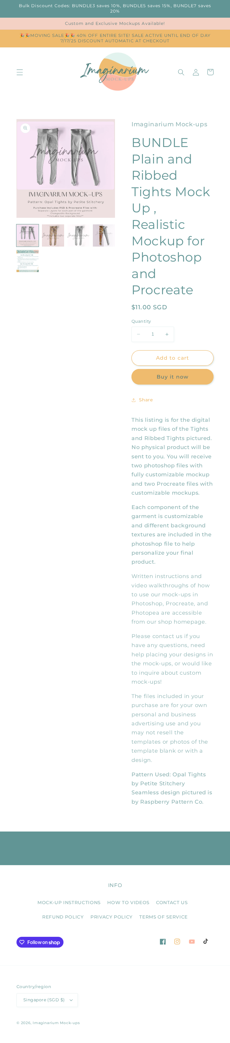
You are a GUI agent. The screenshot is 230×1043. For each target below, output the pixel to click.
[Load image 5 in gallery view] (27, 261)
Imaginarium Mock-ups (56, 1023)
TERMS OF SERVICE (163, 917)
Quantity (141, 321)
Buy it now (172, 377)
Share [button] (146, 400)
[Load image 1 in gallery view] (27, 235)
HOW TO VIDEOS (128, 902)
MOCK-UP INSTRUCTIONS (69, 902)
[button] (20, 72)
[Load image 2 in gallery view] (53, 235)
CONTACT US (172, 902)
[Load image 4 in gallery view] (104, 235)
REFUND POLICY (63, 917)
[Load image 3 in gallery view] (78, 235)
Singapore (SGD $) (44, 1000)
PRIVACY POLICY (111, 917)
